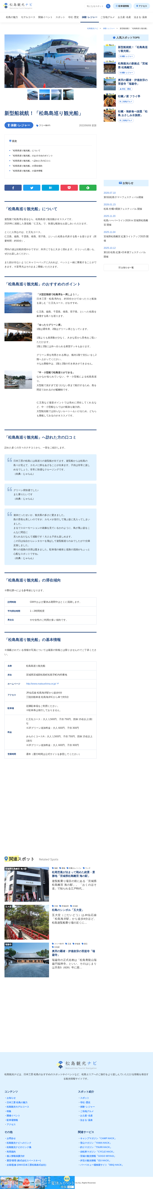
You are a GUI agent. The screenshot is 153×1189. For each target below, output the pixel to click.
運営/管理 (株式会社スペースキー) (22, 1160)
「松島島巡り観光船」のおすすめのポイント (31, 155)
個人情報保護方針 (14, 1156)
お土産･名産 (85, 1115)
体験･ (89, 17)
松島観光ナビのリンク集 (17, 1147)
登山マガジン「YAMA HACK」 (95, 1143)
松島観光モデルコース (16, 1106)
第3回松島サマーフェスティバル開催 (123, 197)
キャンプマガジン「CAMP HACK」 (97, 1138)
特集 (7, 1111)
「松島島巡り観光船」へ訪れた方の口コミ (30, 161)
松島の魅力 (12, 17)
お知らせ (10, 1098)
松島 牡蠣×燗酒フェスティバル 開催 (123, 209)
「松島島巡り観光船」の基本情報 (26, 171)
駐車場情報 (123, 6)
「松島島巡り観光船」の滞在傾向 (26, 166)
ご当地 (107, 17)
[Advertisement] (50, 1012)
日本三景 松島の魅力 (15, 1102)
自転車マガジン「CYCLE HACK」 (96, 1151)
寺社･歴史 (84, 1102)
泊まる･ (140, 17)
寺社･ (73, 17)
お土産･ (124, 17)
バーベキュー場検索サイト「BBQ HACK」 (101, 1165)
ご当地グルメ (86, 1111)
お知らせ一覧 (127, 267)
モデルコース (28, 17)
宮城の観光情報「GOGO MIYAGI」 (97, 1156)
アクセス (142, 6)
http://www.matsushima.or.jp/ (41, 683)
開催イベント (12, 1115)
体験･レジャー (86, 1106)
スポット (60, 17)
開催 (45, 17)
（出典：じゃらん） (24, 474)
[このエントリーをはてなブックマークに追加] (50, 188)
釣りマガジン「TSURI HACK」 (95, 1147)
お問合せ (10, 1138)
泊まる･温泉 (85, 1120)
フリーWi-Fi (44, 125)
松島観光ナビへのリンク (17, 1143)
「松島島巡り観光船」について (25, 150)
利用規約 (10, 1151)
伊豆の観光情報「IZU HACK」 (94, 1160)
